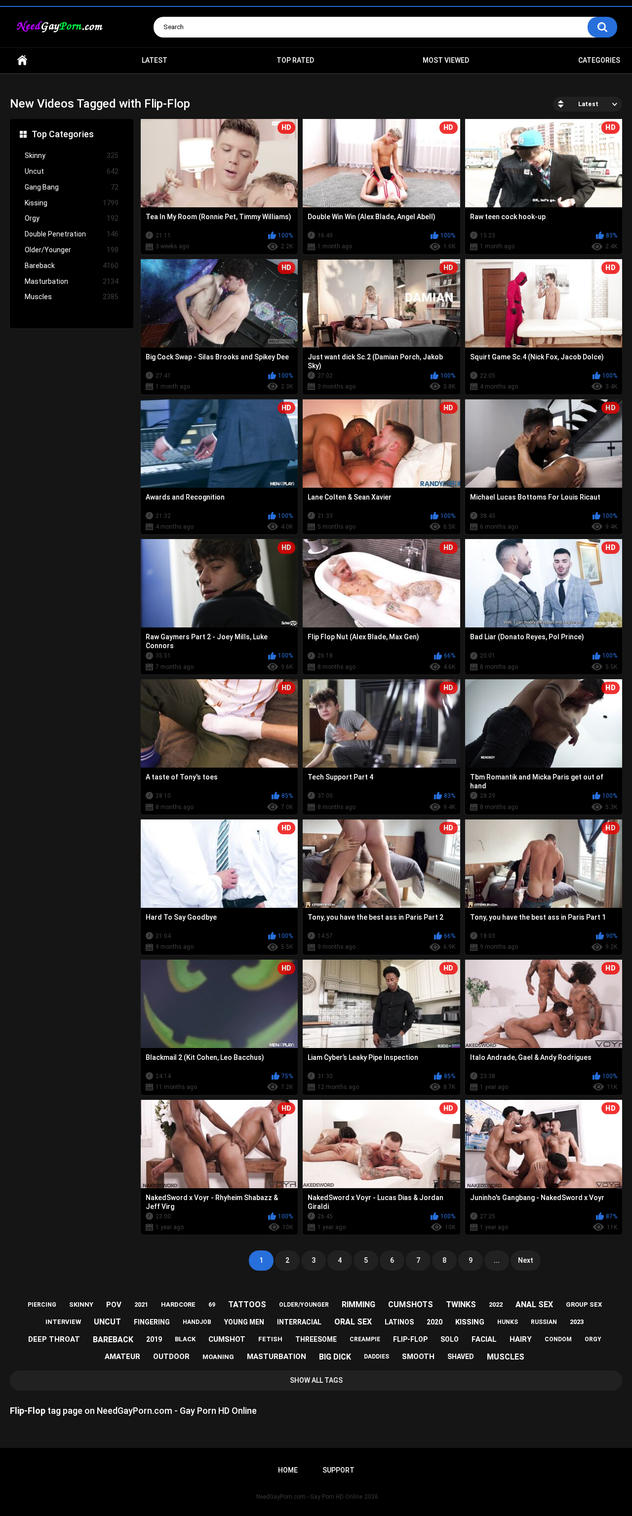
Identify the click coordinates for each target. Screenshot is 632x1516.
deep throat (54, 1339)
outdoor (171, 1356)
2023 (577, 1321)
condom (558, 1339)
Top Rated (295, 60)
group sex (584, 1304)
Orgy (71, 218)
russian (544, 1322)
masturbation (276, 1356)
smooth (418, 1356)
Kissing (71, 203)
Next (525, 1260)
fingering (152, 1322)
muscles (505, 1356)
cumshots (410, 1304)
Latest (154, 60)
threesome (316, 1339)
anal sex (534, 1304)
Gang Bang (71, 187)
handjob (197, 1322)
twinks (461, 1304)
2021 (141, 1304)
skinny (81, 1304)
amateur (122, 1356)
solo (449, 1339)
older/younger (304, 1304)
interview (63, 1321)
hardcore (178, 1304)
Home (22, 60)
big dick (335, 1356)
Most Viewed (446, 60)
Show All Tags (316, 1380)
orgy (593, 1339)
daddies (376, 1356)
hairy (521, 1339)
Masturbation (71, 281)
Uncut (71, 171)
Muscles (71, 297)
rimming (358, 1304)
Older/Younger (71, 250)
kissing (469, 1322)
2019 (154, 1339)
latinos (399, 1322)
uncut (107, 1321)
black (185, 1339)
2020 (434, 1322)
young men (244, 1322)
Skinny (71, 155)
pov (113, 1304)
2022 (496, 1304)
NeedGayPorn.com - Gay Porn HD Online (309, 1496)
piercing (42, 1304)
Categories (599, 60)
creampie (365, 1339)
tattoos (247, 1304)
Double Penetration (71, 234)
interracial (299, 1322)
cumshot (226, 1339)
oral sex (353, 1321)
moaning (218, 1357)
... (497, 1260)
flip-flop (410, 1339)
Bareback (71, 266)
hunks (507, 1322)
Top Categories (63, 134)
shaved (460, 1357)
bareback (113, 1339)
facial (484, 1339)
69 (211, 1304)
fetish (270, 1339)
